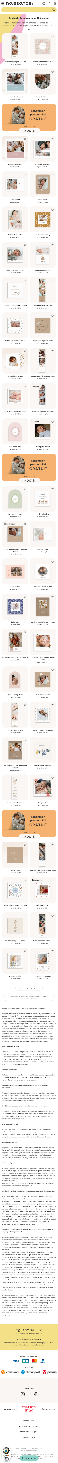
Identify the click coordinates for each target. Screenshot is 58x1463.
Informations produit (29, 1426)
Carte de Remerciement (30, 997)
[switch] (6, 1458)
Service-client (29, 1421)
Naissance (14, 997)
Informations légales (29, 1432)
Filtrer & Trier (31, 1458)
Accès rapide (29, 1437)
